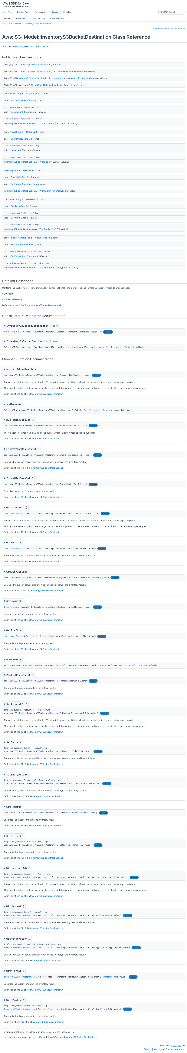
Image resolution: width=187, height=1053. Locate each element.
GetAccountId (33, 93)
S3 (10, 23)
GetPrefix (31, 199)
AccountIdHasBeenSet (22, 100)
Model (18, 23)
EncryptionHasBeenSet (22, 244)
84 (22, 825)
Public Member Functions (161, 29)
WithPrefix (44, 229)
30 (20, 305)
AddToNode (30, 85)
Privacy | (148, 1049)
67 (22, 764)
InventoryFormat (12, 170)
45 (22, 532)
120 (22, 796)
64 (22, 561)
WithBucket (45, 162)
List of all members (178, 29)
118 (22, 468)
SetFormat (16, 184)
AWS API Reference (12, 299)
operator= (58, 78)
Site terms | (159, 1049)
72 (22, 928)
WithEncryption (47, 267)
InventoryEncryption (20, 237)
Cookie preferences (175, 1049)
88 (22, 989)
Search (164, 11)
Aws (4, 23)
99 (22, 693)
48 (22, 732)
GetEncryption (42, 237)
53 (22, 896)
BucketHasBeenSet (21, 139)
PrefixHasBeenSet (20, 206)
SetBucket (16, 150)
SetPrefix (15, 217)
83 (22, 497)
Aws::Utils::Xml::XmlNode (70, 71)
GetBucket (31, 132)
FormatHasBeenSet (21, 177)
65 (22, 438)
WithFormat (45, 191)
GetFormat (28, 170)
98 (22, 649)
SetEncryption (18, 256)
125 (22, 960)
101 (22, 858)
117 (22, 590)
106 (22, 1022)
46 (22, 394)
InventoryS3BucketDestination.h (30, 46)
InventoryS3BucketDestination (38, 23)
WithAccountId (46, 123)
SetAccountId (18, 112)
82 (22, 620)
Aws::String (15, 93)
